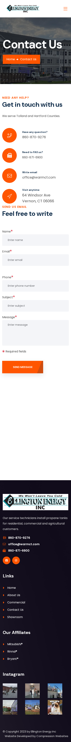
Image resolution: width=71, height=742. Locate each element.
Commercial (16, 602)
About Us (13, 595)
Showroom (15, 617)
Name (6, 231)
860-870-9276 (34, 137)
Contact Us (15, 610)
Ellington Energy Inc (43, 731)
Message (8, 317)
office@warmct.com (39, 177)
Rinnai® (12, 651)
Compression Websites (52, 736)
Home (10, 59)
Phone (6, 277)
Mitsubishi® (15, 644)
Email (6, 251)
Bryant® (12, 659)
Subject (7, 297)
